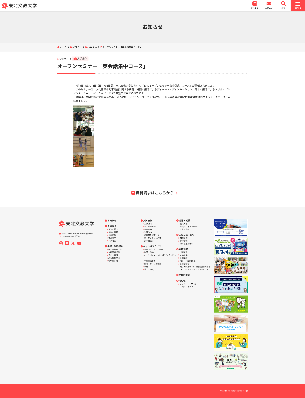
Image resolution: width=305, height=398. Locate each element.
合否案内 (148, 229)
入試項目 (148, 224)
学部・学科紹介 (115, 246)
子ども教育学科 (115, 249)
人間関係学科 (114, 252)
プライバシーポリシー (189, 284)
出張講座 (183, 252)
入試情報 (147, 220)
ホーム (63, 47)
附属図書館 (184, 275)
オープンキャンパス (152, 238)
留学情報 (183, 241)
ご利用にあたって (187, 287)
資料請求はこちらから (155, 193)
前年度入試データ (151, 235)
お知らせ (77, 47)
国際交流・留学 (186, 235)
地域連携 (183, 249)
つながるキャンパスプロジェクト (194, 269)
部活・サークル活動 (152, 264)
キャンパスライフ (152, 246)
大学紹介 (111, 226)
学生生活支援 (150, 261)
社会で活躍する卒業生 (189, 226)
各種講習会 (184, 264)
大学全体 (92, 47)
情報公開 (112, 238)
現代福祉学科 (114, 258)
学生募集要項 (150, 226)
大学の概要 (113, 232)
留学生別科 (113, 261)
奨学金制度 (149, 269)
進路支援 (183, 224)
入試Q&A (148, 232)
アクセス (112, 241)
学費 (146, 267)
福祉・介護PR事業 (188, 261)
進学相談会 (149, 241)
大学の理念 (113, 229)
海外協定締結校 (186, 244)
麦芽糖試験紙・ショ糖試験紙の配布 (195, 267)
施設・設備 (149, 252)
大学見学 (183, 255)
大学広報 (112, 235)
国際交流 (183, 238)
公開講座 (183, 258)
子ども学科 (113, 255)
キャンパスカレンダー (153, 249)
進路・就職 (184, 220)
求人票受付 (184, 229)
